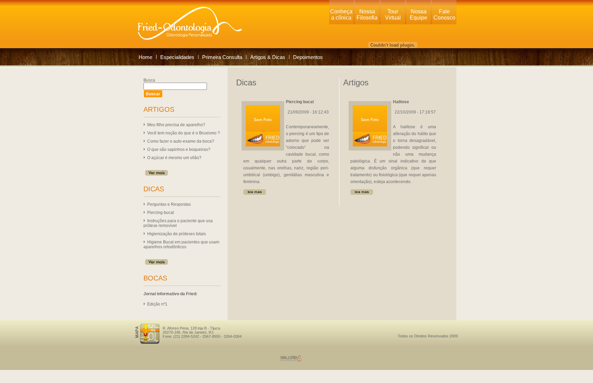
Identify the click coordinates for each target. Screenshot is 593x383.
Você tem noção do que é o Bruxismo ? (183, 133)
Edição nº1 (157, 304)
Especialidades (177, 57)
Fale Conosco (444, 15)
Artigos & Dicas (267, 57)
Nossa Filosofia (367, 15)
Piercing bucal (160, 212)
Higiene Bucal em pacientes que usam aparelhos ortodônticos (181, 244)
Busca (149, 80)
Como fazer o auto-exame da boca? (180, 141)
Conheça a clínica (341, 15)
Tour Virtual (393, 15)
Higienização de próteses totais (176, 233)
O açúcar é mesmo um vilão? (174, 157)
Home (145, 57)
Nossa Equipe (418, 15)
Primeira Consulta (222, 57)
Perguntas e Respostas (169, 204)
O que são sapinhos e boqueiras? (178, 149)
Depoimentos (308, 57)
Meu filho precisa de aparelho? (176, 124)
